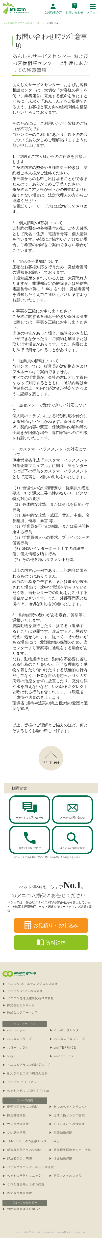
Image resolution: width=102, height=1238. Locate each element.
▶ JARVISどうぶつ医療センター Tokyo (31, 1141)
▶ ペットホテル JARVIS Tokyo (25, 1090)
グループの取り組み (24, 1203)
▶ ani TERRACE (63, 1047)
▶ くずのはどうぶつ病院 (66, 1124)
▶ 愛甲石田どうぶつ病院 (20, 1106)
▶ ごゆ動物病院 (14, 1132)
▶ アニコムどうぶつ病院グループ (26, 1064)
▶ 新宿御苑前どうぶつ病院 (21, 1150)
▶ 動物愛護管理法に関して (21, 1209)
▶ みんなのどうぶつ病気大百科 (25, 1073)
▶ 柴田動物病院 (60, 1132)
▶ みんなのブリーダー (18, 1039)
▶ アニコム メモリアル (19, 1082)
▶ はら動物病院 (60, 1158)
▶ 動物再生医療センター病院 (70, 1150)
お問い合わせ (54, 23)
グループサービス (25, 1024)
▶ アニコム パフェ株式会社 (22, 991)
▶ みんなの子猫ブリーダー (69, 1039)
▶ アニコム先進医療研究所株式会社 (28, 998)
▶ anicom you (13, 1030)
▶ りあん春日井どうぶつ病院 (23, 1184)
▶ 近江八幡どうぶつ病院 (67, 1115)
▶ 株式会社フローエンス (20, 1012)
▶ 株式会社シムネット (18, 1005)
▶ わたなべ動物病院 (17, 1193)
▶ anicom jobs (61, 1056)
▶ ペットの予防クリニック (21, 1175)
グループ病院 (25, 1100)
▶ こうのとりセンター (66, 1030)
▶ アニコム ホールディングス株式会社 (30, 984)
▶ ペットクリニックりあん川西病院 (28, 1167)
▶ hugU (8, 1056)
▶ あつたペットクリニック (68, 1106)
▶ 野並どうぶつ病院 (17, 1158)
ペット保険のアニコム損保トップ (21, 23)
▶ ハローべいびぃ (15, 1047)
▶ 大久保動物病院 (15, 1124)
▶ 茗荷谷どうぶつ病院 (65, 1175)
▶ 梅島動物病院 (14, 1115)
